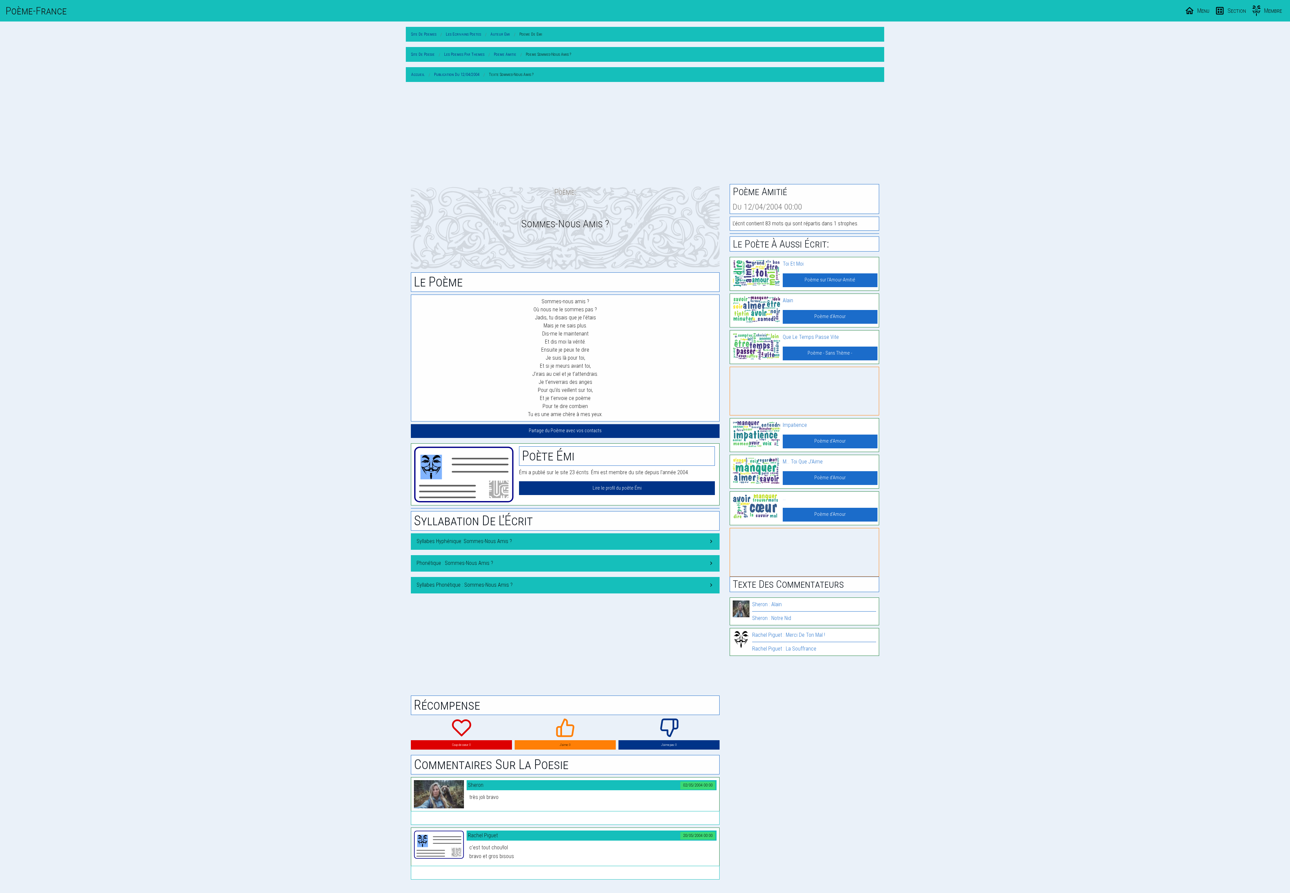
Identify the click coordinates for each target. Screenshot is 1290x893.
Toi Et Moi (793, 264)
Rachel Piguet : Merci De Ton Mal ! (788, 635)
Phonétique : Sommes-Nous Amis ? (455, 563)
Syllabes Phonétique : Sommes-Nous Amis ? (465, 585)
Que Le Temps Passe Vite (811, 337)
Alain (788, 300)
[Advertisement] (645, 134)
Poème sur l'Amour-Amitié (830, 280)
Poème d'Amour (830, 316)
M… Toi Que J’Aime (803, 461)
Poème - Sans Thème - (830, 353)
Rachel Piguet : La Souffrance (784, 648)
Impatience (795, 425)
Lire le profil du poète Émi (617, 488)
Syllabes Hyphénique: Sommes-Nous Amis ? (464, 541)
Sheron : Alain (767, 604)
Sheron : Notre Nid (771, 618)
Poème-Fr (36, 10)
